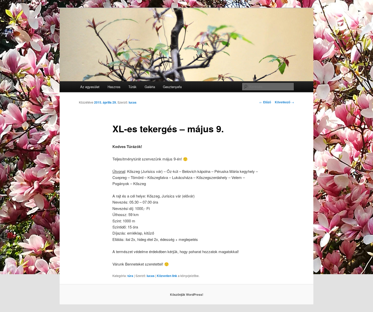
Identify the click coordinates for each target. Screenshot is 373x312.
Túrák (132, 86)
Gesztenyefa (172, 86)
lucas (133, 102)
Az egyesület (89, 86)
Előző (265, 102)
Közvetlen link (167, 275)
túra (130, 275)
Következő (284, 102)
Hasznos (114, 86)
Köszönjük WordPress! (186, 294)
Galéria (150, 86)
